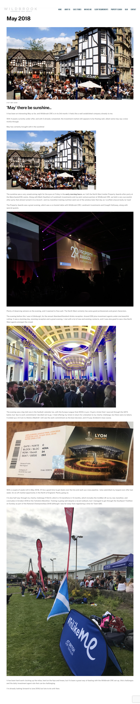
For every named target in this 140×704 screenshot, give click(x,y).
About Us (67, 9)
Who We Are (88, 9)
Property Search (116, 9)
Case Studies (77, 9)
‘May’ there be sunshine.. (29, 107)
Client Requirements (101, 9)
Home (60, 9)
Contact (133, 9)
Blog (126, 9)
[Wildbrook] (20, 10)
